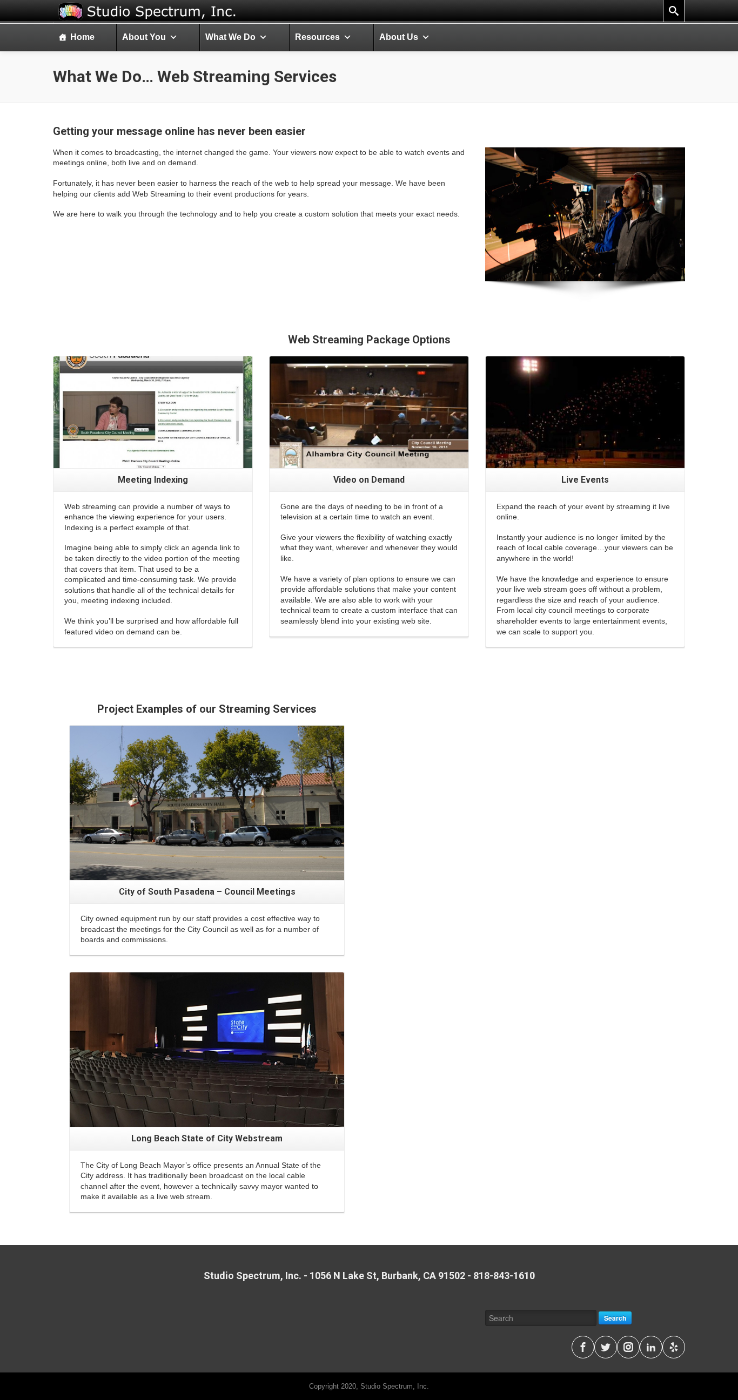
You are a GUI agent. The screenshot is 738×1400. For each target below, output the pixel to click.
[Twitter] (605, 1347)
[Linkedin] (651, 1347)
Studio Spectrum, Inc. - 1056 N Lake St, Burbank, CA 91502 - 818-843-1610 (369, 1275)
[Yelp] (674, 1347)
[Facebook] (583, 1347)
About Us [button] (398, 37)
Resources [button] (317, 37)
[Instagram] (628, 1347)
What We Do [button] (230, 37)
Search (615, 1318)
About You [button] (144, 37)
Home (82, 37)
